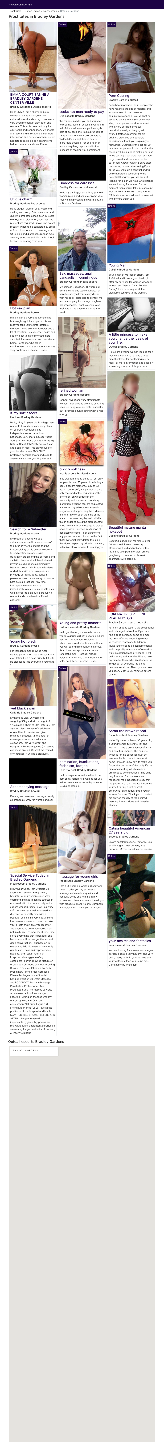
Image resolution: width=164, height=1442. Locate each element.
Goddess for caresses (76, 183)
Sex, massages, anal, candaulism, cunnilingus (78, 275)
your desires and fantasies (130, 941)
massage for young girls (78, 876)
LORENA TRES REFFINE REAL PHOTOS (127, 616)
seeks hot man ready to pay (81, 112)
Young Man (118, 265)
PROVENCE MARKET (20, 4)
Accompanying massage (29, 787)
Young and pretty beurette (80, 623)
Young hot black (23, 641)
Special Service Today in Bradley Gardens (29, 877)
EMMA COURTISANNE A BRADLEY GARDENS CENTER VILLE (29, 99)
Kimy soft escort (23, 413)
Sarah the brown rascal (127, 731)
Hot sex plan (20, 308)
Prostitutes (15, 10)
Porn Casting (119, 96)
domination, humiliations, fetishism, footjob (79, 764)
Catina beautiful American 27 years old (129, 830)
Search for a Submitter (28, 529)
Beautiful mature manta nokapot (127, 529)
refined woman (71, 390)
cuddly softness (72, 469)
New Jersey (50, 10)
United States (32, 10)
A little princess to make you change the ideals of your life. (128, 338)
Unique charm (21, 199)
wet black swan (22, 708)
